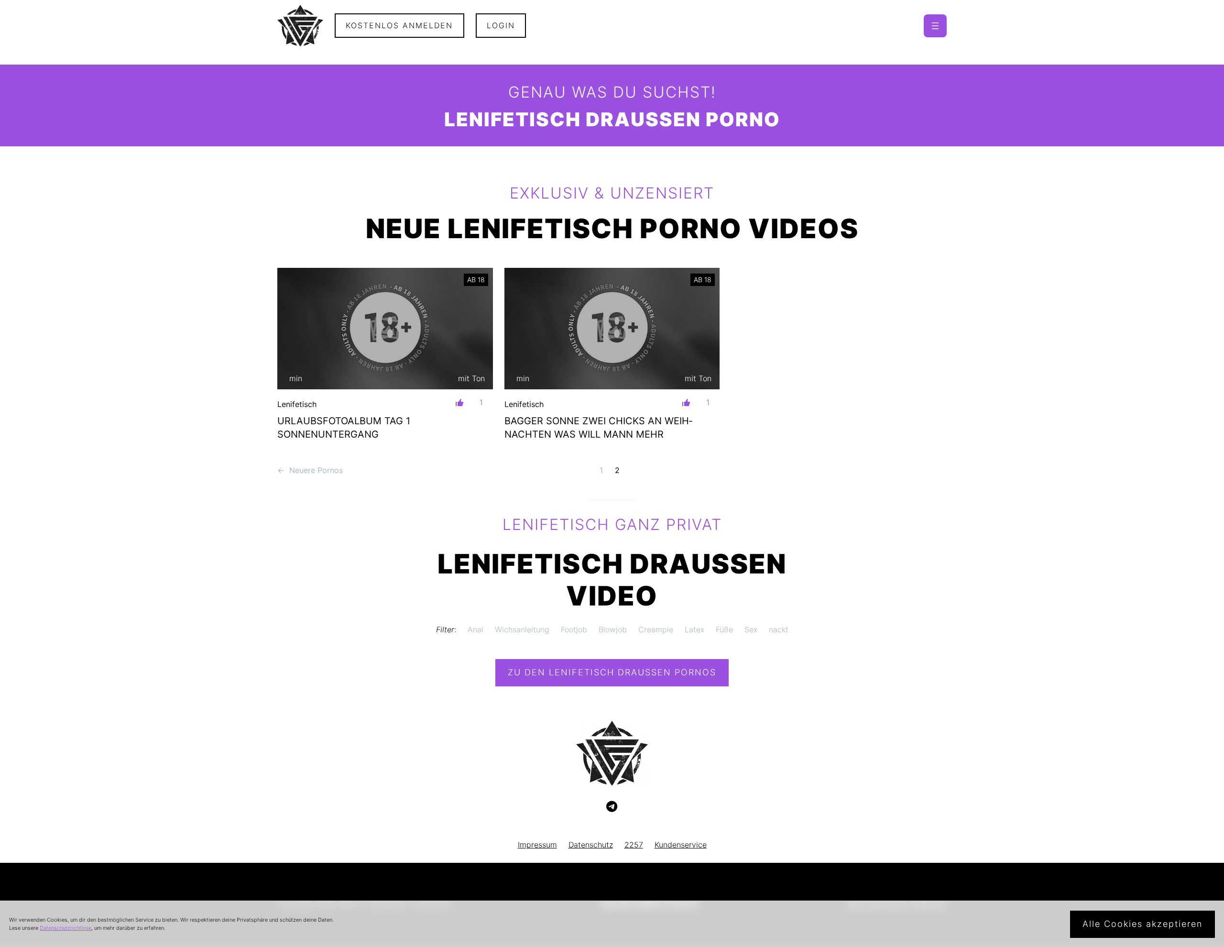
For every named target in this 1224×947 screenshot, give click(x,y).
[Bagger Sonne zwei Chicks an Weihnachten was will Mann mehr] (612, 328)
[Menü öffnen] (935, 26)
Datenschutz (590, 844)
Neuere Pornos (310, 470)
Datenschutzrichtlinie (65, 928)
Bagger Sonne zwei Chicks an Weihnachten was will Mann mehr (598, 427)
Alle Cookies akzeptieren (1142, 924)
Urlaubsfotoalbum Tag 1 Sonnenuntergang (343, 427)
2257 (633, 844)
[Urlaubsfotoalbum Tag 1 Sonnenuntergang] (385, 328)
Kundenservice (681, 844)
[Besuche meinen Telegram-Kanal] (611, 807)
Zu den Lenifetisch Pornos (612, 672)
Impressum (537, 844)
